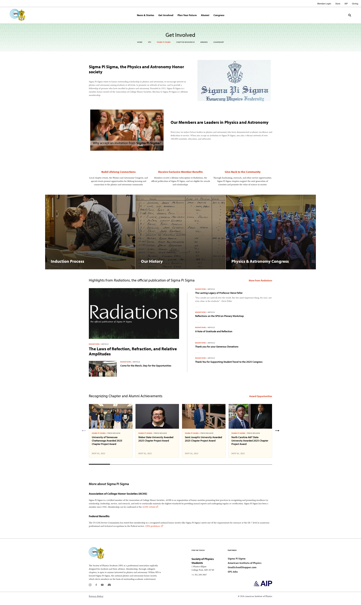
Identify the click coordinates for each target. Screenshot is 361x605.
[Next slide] (277, 431)
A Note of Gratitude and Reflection (213, 331)
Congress (218, 15)
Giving (355, 3)
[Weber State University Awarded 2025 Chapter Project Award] (157, 416)
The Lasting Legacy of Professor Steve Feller (219, 292)
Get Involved (165, 15)
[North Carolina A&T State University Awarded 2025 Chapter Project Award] (250, 416)
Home (139, 42)
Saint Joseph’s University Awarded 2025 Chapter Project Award (203, 439)
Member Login (324, 3)
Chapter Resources (185, 42)
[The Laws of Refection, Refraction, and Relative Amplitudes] (134, 313)
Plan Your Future (187, 15)
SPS (149, 42)
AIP (346, 3)
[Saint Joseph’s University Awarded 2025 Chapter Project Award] (203, 416)
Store (337, 3)
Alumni (205, 15)
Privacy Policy (96, 596)
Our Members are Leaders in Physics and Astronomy (219, 122)
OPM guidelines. (152, 526)
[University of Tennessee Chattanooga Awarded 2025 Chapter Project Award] (110, 416)
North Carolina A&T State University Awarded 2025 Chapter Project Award (249, 441)
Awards (204, 42)
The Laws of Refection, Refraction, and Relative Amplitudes (133, 351)
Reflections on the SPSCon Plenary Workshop (219, 316)
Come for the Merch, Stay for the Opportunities (145, 365)
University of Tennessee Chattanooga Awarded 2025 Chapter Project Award (107, 441)
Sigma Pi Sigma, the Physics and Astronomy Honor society (136, 69)
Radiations (94, 344)
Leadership (218, 42)
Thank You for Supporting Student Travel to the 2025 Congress (229, 361)
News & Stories (145, 15)
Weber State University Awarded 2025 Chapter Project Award (155, 439)
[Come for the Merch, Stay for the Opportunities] (103, 369)
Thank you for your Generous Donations (216, 346)
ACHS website (149, 506)
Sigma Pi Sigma (164, 42)
